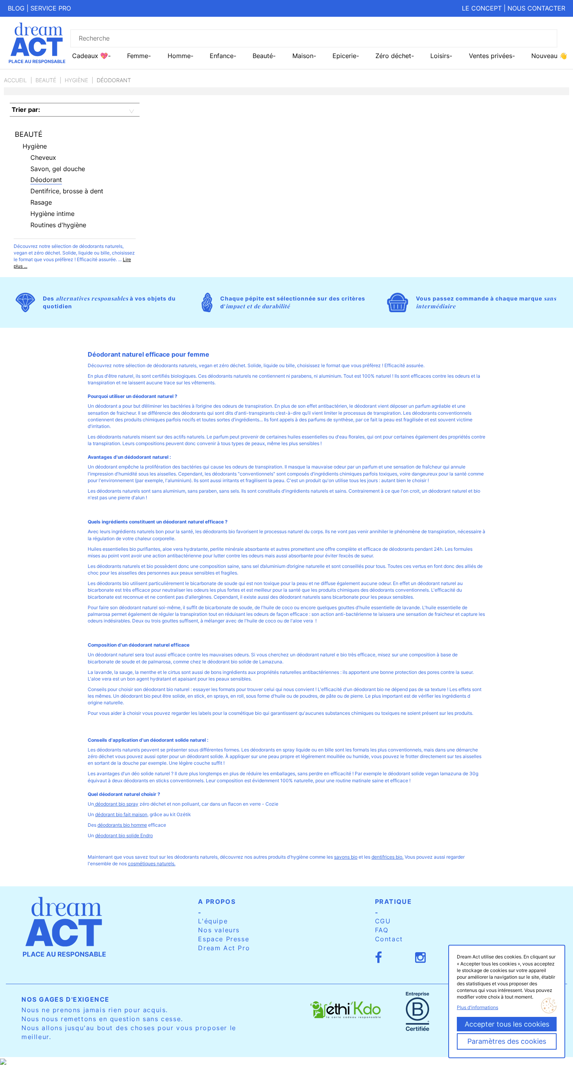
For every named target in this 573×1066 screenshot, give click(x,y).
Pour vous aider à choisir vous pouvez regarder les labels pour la (158, 713)
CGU (383, 921)
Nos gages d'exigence (65, 999)
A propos (216, 901)
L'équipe (213, 921)
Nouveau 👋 (549, 56)
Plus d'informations (477, 1007)
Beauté (45, 80)
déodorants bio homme (122, 825)
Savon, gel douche (57, 169)
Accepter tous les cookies (507, 1024)
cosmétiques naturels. (151, 863)
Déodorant (46, 180)
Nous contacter (536, 8)
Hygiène (76, 80)
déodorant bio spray (116, 804)
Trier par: (26, 109)
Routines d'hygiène (58, 225)
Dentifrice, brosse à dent (66, 191)
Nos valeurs (219, 930)
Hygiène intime (52, 213)
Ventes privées (490, 56)
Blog (16, 8)
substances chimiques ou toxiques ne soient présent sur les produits (398, 713)
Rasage (41, 202)
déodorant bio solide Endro (124, 835)
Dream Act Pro (224, 948)
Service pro (50, 8)
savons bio (345, 857)
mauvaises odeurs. (230, 655)
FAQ (382, 930)
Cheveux (43, 157)
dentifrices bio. (387, 857)
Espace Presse (223, 939)
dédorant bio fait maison (121, 814)
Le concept (482, 8)
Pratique (393, 901)
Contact (389, 939)
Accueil (15, 80)
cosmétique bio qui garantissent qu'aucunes (276, 713)
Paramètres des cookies (506, 1041)
